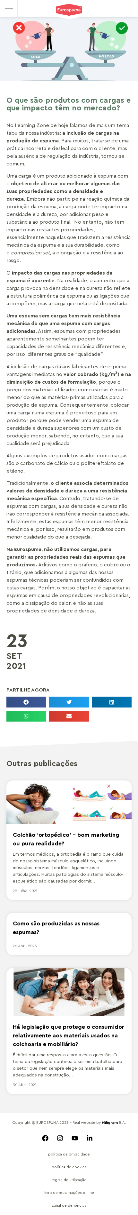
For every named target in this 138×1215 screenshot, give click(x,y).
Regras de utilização (69, 1180)
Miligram (110, 1122)
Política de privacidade (69, 1154)
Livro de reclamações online (69, 1193)
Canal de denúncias (69, 1205)
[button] (26, 702)
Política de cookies (69, 1167)
